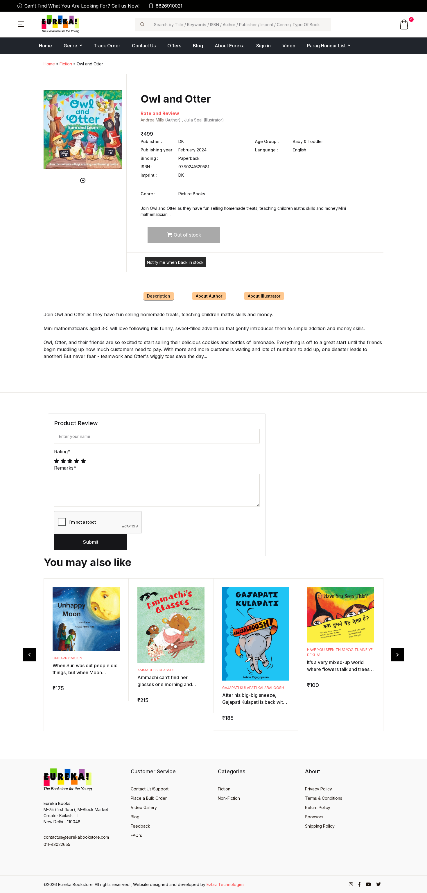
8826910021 (169, 6)
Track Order (107, 46)
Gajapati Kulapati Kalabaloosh (253, 688)
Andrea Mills (152, 119)
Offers (174, 46)
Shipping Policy (320, 826)
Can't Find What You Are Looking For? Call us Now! (81, 6)
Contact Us (144, 46)
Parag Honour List (326, 46)
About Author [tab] (209, 296)
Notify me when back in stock (175, 262)
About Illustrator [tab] (264, 296)
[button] (21, 23)
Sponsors (314, 816)
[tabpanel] (83, 129)
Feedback (140, 826)
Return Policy (317, 807)
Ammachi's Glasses (156, 670)
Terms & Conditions (323, 798)
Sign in (263, 46)
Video (288, 46)
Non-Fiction (229, 798)
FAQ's (136, 835)
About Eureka (230, 46)
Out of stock (186, 235)
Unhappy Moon (67, 658)
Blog (198, 46)
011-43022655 (57, 844)
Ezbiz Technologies (226, 884)
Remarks (65, 468)
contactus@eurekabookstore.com (76, 837)
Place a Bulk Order (149, 798)
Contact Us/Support (149, 788)
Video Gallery (144, 807)
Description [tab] (158, 296)
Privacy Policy (318, 788)
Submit (90, 542)
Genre (70, 46)
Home (45, 46)
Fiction (66, 63)
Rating (62, 451)
